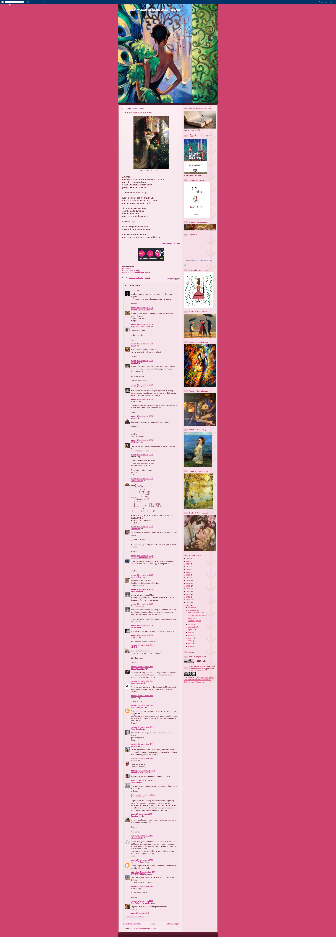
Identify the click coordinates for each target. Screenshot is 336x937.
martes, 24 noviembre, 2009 (142, 836)
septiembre (192, 627)
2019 (188, 578)
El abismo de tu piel (130, 270)
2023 (188, 567)
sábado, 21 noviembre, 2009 (142, 744)
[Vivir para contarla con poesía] (185, 265)
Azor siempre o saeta (196, 612)
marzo (190, 643)
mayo (190, 638)
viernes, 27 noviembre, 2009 (142, 887)
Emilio (133, 290)
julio (190, 632)
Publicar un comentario (134, 917)
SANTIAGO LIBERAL (139, 874)
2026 (188, 558)
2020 (188, 575)
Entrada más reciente (132, 924)
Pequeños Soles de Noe (140, 327)
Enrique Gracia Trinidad (140, 310)
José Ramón (136, 591)
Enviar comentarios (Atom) (145, 929)
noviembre (192, 610)
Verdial (133, 346)
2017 (188, 583)
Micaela (134, 746)
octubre (191, 624)
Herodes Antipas (137, 862)
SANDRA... (135, 442)
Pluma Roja (135, 363)
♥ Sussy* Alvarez (138, 669)
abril (190, 641)
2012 (188, 597)
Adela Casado (136, 729)
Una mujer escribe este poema (154, 9)
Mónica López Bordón (171, 243)
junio (190, 635)
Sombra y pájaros (194, 621)
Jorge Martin (136, 797)
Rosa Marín (135, 529)
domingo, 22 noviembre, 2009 (143, 771)
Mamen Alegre (136, 577)
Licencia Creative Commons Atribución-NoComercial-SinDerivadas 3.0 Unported (199, 680)
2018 (188, 580)
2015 (188, 589)
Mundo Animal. (137, 481)
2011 (188, 600)
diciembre (192, 607)
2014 (188, 591)
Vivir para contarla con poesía (193, 261)
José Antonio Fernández (141, 903)
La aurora (191, 618)
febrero (191, 646)
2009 (188, 605)
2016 (188, 586)
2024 (188, 564)
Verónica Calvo (137, 683)
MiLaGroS (135, 628)
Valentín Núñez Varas (139, 773)
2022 (188, 569)
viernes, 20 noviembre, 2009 (142, 645)
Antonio (134, 761)
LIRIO (133, 647)
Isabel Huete (136, 782)
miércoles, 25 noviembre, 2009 (143, 872)
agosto (191, 630)
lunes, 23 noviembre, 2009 (141, 814)
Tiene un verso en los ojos (197, 615)
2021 (188, 572)
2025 (188, 561)
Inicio (153, 924)
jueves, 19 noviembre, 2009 (142, 308)
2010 (188, 602)
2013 (188, 594)
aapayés (134, 418)
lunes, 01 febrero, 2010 (140, 913)
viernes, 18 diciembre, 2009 (142, 901)
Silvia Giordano (137, 707)
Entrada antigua (172, 924)
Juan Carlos (135, 816)
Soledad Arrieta (137, 838)
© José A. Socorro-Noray (141, 558)
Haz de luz (126, 268)
